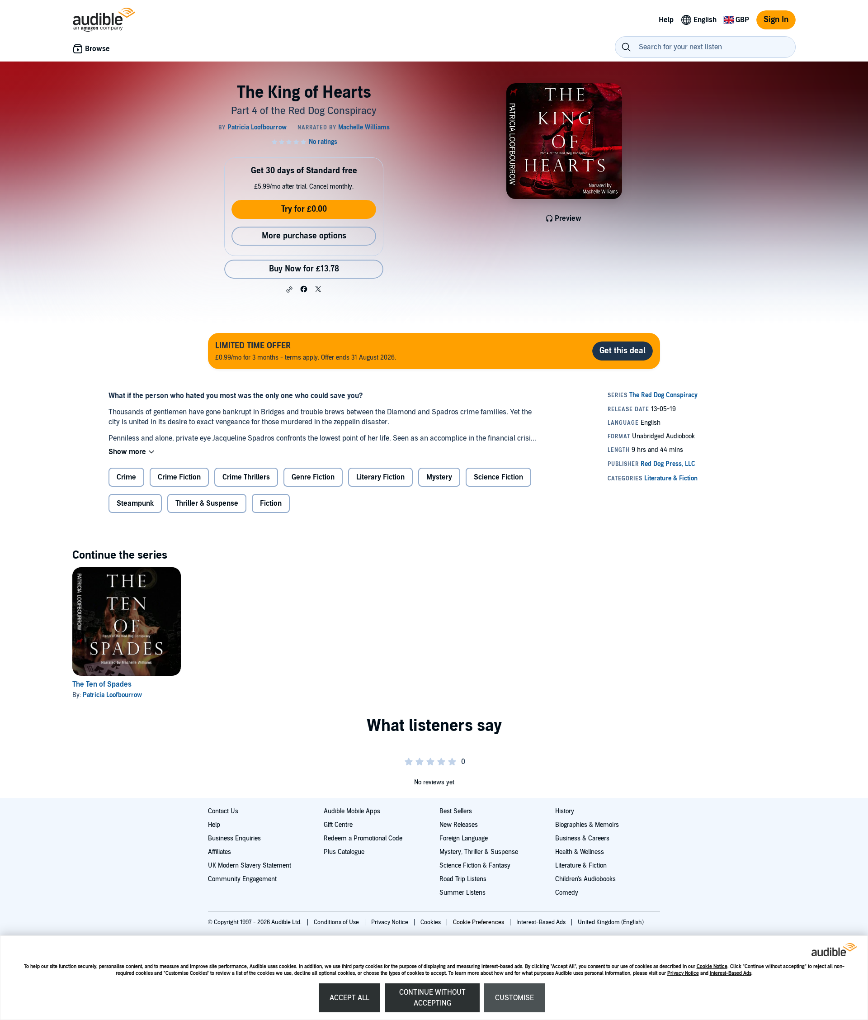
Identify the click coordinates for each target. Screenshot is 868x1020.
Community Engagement (242, 879)
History (564, 811)
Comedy (566, 893)
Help (214, 825)
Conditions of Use (337, 922)
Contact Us (223, 811)
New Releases (458, 825)
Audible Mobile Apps (352, 811)
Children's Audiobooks (585, 879)
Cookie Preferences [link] (478, 922)
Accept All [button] (349, 997)
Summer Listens (462, 893)
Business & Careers (582, 838)
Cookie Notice (712, 966)
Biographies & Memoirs (587, 825)
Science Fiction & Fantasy (474, 865)
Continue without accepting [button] (432, 998)
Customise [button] (514, 997)
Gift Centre (338, 825)
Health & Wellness (579, 852)
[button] (289, 289)
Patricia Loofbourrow (112, 695)
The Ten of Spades (102, 684)
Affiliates (219, 852)
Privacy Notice (683, 973)
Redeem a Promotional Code (363, 838)
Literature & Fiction (581, 865)
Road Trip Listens (462, 879)
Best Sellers (455, 811)
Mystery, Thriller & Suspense (478, 852)
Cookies (431, 922)
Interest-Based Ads (730, 973)
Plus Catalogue (344, 852)
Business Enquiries (234, 838)
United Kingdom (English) (611, 922)
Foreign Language (463, 838)
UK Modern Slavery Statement (249, 865)
